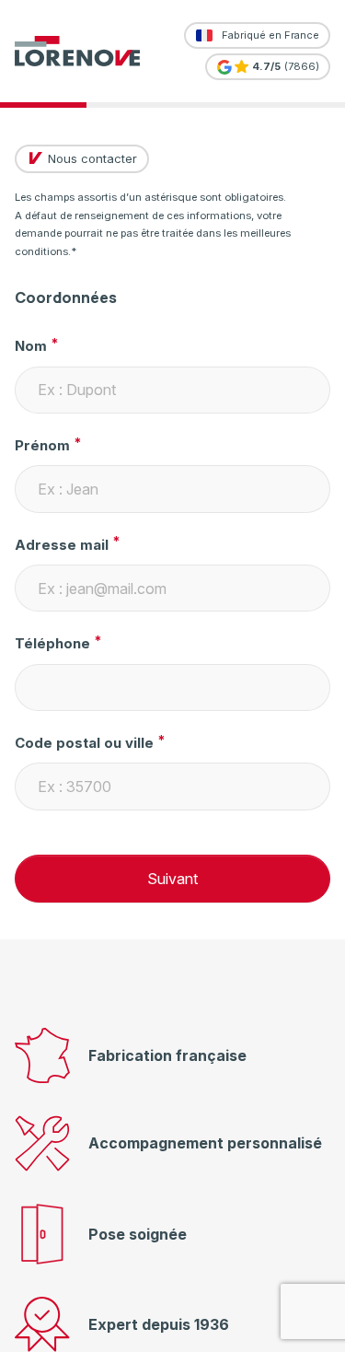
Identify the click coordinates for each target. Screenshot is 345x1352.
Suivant (172, 878)
